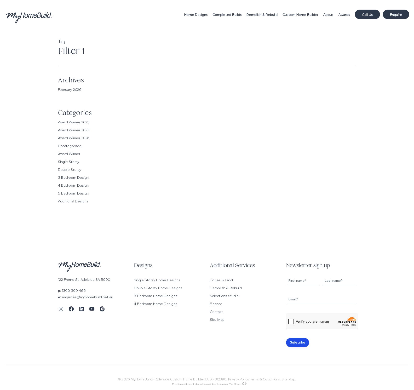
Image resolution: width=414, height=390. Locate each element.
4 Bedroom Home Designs (155, 304)
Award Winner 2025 (73, 122)
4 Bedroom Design (73, 185)
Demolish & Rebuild (226, 288)
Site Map (217, 319)
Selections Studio (224, 296)
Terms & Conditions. (265, 379)
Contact (216, 312)
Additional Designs (73, 201)
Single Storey (68, 162)
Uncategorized (69, 146)
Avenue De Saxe (229, 385)
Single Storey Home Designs (157, 280)
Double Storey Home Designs (158, 288)
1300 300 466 (74, 290)
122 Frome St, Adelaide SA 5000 (84, 279)
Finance (216, 304)
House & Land (221, 280)
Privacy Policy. (238, 379)
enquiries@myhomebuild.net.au (87, 297)
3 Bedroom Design (73, 177)
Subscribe (297, 342)
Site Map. (289, 379)
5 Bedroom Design (73, 193)
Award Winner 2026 (74, 138)
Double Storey (69, 169)
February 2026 (69, 89)
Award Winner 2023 (73, 130)
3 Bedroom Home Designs (155, 296)
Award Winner (69, 154)
